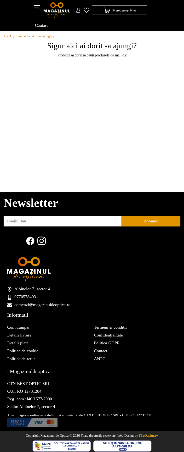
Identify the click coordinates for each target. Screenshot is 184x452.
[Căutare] (145, 25)
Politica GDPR (107, 343)
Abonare (151, 221)
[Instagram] (41, 240)
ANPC (99, 358)
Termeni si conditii (110, 327)
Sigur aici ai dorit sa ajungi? (34, 36)
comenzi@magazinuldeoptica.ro (42, 304)
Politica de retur (21, 358)
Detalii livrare (19, 335)
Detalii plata (18, 343)
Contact (100, 350)
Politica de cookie (22, 350)
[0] (86, 10)
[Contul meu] (78, 10)
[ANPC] (62, 445)
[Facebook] (30, 240)
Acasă (7, 36)
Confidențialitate (108, 335)
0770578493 (25, 296)
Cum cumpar (18, 327)
